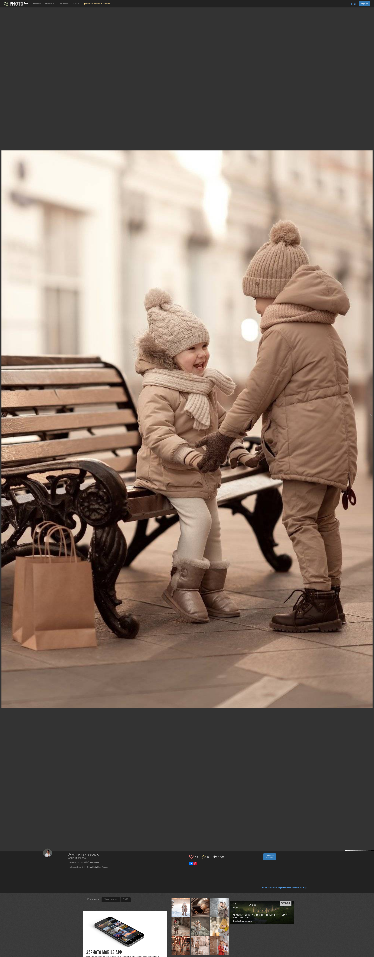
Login (353, 4)
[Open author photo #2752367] (219, 946)
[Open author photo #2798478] (181, 926)
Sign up (364, 4)
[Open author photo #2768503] (181, 946)
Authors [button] (49, 4)
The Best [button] (62, 4)
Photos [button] (35, 4)
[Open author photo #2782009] (200, 926)
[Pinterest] (195, 863)
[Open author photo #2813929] (181, 907)
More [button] (75, 4)
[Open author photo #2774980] (219, 926)
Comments (93, 899)
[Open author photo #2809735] (200, 907)
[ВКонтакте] (191, 863)
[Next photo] (371, 415)
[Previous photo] (3, 415)
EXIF (125, 899)
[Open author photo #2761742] (200, 946)
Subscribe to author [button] (270, 857)
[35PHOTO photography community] (16, 3)
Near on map (111, 899)
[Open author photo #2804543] (219, 907)
